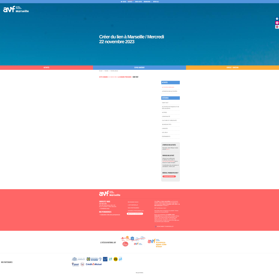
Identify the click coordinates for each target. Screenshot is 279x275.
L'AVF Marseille (133, 205)
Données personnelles (136, 210)
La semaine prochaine (124, 77)
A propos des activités (169, 91)
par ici (167, 149)
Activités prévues (168, 87)
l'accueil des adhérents (168, 161)
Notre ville (156, 2)
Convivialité (166, 116)
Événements (166, 136)
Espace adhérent (139, 67)
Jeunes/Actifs (166, 124)
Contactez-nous (105, 208)
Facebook (277, 19)
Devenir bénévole (169, 176)
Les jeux (165, 132)
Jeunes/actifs (138, 2)
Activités (130, 2)
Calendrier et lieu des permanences (110, 214)
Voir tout (135, 77)
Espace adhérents (135, 213)
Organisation (147, 2)
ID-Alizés (141, 272)
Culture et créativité (169, 120)
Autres (164, 112)
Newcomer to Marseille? (165, 226)
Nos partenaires (133, 208)
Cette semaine (103, 77)
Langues (165, 128)
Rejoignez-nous (133, 202)
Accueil (124, 2)
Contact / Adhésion (232, 67)
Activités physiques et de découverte (170, 107)
